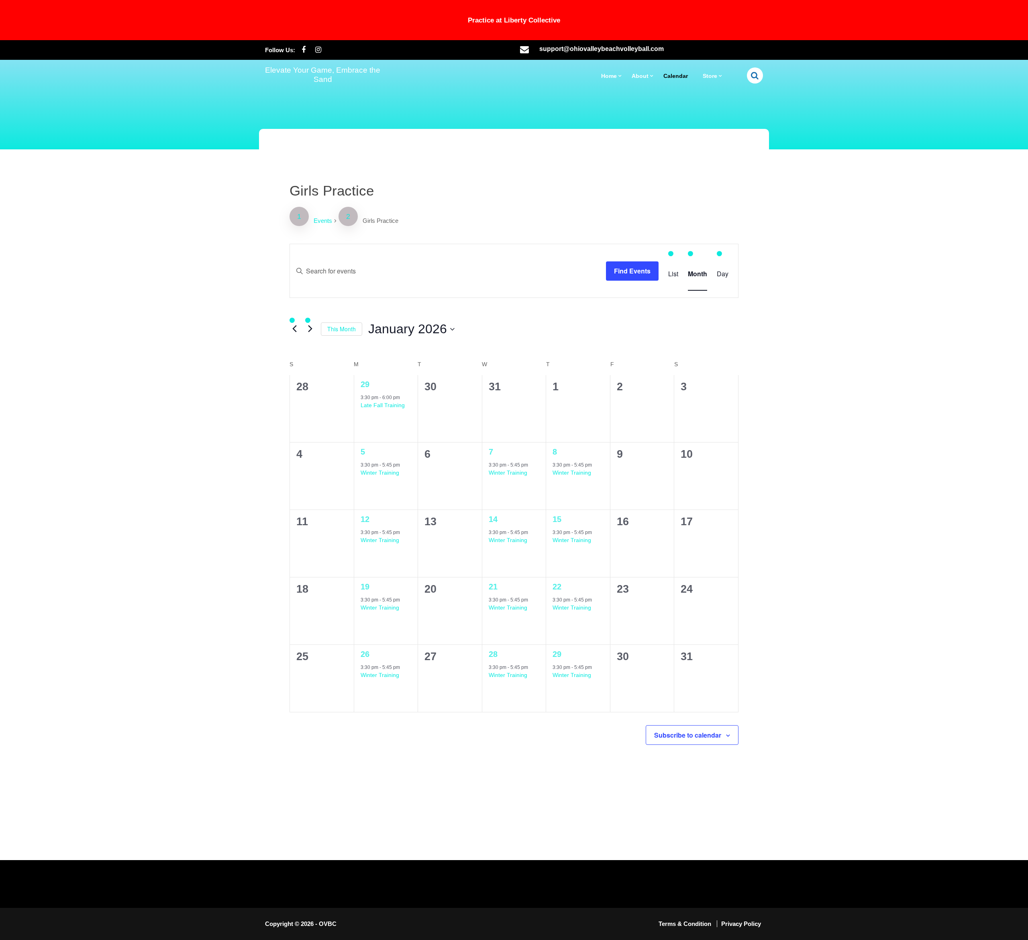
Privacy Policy (741, 923)
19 (365, 586)
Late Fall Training (383, 405)
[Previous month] (294, 328)
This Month (341, 329)
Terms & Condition (686, 923)
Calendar (675, 76)
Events (323, 220)
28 (493, 654)
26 (365, 654)
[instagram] (318, 50)
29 (365, 384)
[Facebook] (303, 50)
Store (710, 76)
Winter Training (380, 472)
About (640, 76)
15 (557, 519)
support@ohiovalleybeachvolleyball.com (601, 48)
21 (493, 586)
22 (557, 586)
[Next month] (310, 328)
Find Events (632, 270)
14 (493, 519)
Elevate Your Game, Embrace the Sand (322, 75)
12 (365, 519)
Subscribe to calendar (687, 735)
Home (609, 76)
